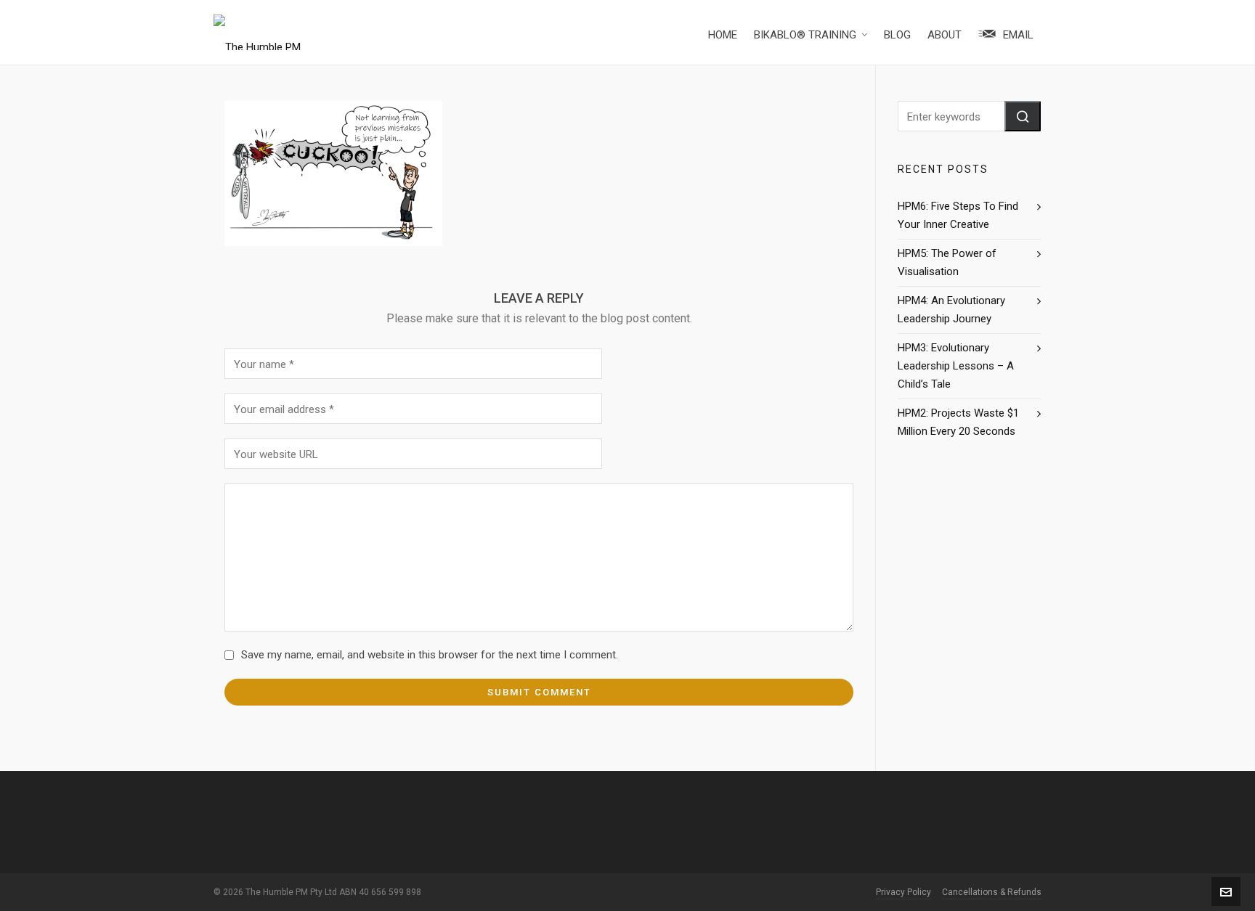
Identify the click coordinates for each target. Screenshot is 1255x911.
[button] (1022, 116)
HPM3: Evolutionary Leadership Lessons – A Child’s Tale (956, 366)
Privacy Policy (903, 892)
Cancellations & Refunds (991, 892)
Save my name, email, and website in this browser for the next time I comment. (429, 654)
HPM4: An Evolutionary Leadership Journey (951, 309)
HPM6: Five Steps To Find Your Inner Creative (958, 215)
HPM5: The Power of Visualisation (947, 262)
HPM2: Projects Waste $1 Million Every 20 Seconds (958, 422)
